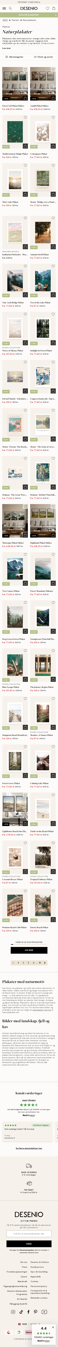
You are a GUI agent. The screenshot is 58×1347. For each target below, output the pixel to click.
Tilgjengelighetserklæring (15, 1286)
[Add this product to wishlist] (25, 69)
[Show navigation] (4, 8)
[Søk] (10, 8)
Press (24, 1267)
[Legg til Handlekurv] (25, 98)
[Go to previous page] (13, 962)
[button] (44, 1334)
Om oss (23, 1262)
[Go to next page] (44, 962)
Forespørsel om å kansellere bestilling (40, 1291)
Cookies (34, 1281)
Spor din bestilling (39, 1272)
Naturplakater (29, 20)
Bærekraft (22, 1281)
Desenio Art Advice (40, 1262)
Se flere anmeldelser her (29, 1148)
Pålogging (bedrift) (18, 1304)
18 (40, 962)
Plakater (15, 20)
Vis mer (29, 950)
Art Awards (22, 1299)
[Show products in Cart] (54, 8)
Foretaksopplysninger (17, 1272)
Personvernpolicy (27, 1250)
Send (29, 1244)
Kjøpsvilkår (36, 1277)
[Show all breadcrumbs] (5, 20)
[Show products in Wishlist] (47, 8)
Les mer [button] (6, 48)
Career (24, 1277)
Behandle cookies (39, 1298)
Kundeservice (37, 1267)
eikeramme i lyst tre (42, 1010)
